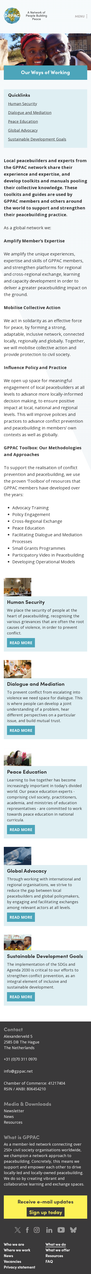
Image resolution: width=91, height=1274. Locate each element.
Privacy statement (19, 1267)
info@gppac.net (18, 1071)
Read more (21, 642)
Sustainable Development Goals (37, 139)
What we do (56, 1244)
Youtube (61, 1230)
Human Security (22, 103)
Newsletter (14, 1110)
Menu (80, 16)
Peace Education (23, 121)
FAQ (49, 1261)
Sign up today (45, 1212)
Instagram (37, 1230)
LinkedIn (49, 1230)
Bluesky (73, 1230)
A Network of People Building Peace (36, 15)
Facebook (27, 1230)
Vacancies (12, 1261)
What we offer (58, 1249)
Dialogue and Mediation (29, 112)
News (9, 1116)
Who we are (14, 1244)
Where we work (17, 1249)
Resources (13, 1122)
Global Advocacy (23, 130)
